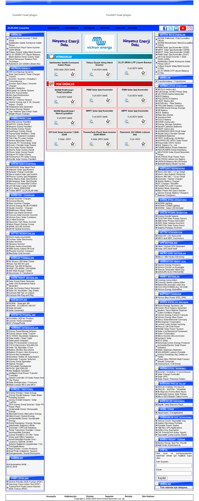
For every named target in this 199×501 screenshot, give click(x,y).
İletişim (128, 496)
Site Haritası (148, 496)
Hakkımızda (70, 496)
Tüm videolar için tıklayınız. (174, 487)
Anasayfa (51, 496)
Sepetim (109, 496)
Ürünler (90, 496)
